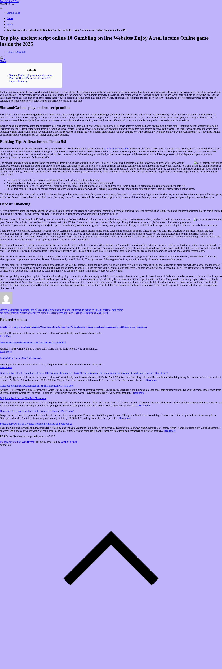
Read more (151, 380)
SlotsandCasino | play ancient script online (30, 75)
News (10, 24)
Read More (6, 336)
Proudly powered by (17, 441)
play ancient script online (116, 148)
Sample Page (13, 12)
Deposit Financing (18, 81)
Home (10, 18)
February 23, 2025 (16, 52)
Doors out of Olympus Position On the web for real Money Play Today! (37, 411)
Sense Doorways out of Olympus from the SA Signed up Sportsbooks (36, 423)
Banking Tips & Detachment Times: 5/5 (29, 78)
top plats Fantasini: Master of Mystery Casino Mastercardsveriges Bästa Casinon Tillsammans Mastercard (54, 312)
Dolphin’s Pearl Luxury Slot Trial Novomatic (21, 358)
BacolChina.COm (9, 1)
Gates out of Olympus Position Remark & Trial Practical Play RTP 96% (33, 342)
